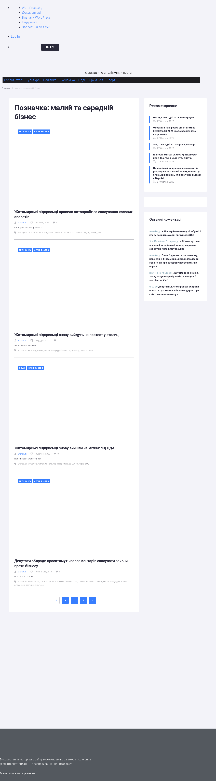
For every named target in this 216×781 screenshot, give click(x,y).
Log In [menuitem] (15, 36)
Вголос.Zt (33, 233)
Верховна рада (34, 582)
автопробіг (23, 233)
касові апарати (55, 233)
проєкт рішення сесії (35, 585)
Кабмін (40, 350)
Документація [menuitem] (32, 12)
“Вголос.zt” (65, 763)
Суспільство (41, 131)
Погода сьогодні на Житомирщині (174, 117)
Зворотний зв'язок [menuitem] (35, 27)
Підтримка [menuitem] (30, 22)
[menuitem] (113, 47)
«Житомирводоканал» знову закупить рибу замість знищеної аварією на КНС (174, 276)
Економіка (25, 131)
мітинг (75, 464)
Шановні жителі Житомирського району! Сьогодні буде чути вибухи (175, 156)
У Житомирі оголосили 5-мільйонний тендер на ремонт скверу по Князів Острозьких (174, 245)
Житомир (42, 233)
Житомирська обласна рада (64, 582)
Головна (6, 88)
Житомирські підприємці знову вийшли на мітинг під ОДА (64, 448)
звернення (83, 582)
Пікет (82, 350)
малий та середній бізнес (74, 233)
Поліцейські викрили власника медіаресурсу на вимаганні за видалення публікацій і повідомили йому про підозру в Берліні (177, 173)
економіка (32, 464)
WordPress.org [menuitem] (32, 7)
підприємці (92, 233)
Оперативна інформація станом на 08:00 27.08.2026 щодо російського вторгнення (174, 131)
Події (22, 368)
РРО (100, 233)
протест (89, 350)
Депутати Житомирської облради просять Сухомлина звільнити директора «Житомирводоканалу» (174, 290)
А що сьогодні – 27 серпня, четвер (174, 144)
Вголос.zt (22, 223)
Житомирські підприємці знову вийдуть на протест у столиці (66, 335)
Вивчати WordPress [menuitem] (36, 17)
